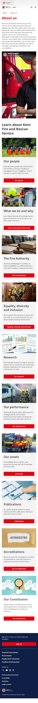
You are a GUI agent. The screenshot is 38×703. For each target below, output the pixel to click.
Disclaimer (5, 681)
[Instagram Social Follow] (10, 670)
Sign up (19, 644)
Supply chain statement (10, 659)
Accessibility (6, 678)
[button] (7, 3)
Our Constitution (19, 619)
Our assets (19, 474)
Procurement (7, 656)
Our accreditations (19, 569)
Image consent (6, 684)
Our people (19, 180)
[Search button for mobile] (35, 7)
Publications (19, 521)
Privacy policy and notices (10, 675)
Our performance (19, 426)
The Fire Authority (19, 275)
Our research (19, 376)
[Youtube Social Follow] (7, 670)
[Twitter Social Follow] (3, 670)
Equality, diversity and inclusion (19, 327)
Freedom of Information (11, 662)
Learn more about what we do (19, 228)
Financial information (10, 652)
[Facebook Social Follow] (13, 670)
